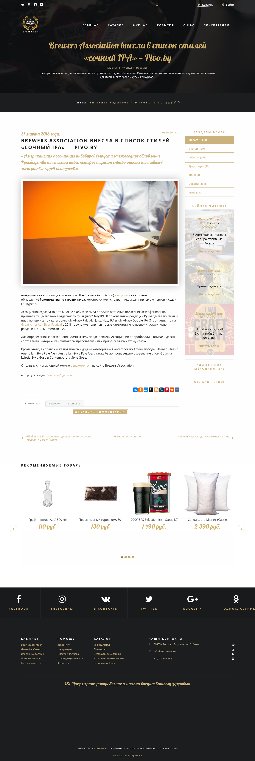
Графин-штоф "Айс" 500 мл (48, 520)
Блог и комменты (31, 663)
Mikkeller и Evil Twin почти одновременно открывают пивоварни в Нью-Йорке (59, 438)
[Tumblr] (177, 389)
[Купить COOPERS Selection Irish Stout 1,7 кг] (154, 493)
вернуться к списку (129, 436)
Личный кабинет (31, 649)
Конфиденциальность (70, 658)
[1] (166, 102)
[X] (151, 389)
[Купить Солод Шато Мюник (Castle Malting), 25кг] (207, 493)
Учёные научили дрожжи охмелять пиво (204, 436)
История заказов (31, 658)
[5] (179, 102)
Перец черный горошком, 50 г (101, 520)
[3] (172, 102)
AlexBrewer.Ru (100, 748)
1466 (142, 102)
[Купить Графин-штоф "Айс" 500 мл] (47, 493)
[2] (169, 102)
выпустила (122, 295)
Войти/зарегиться (31, 644)
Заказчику (63, 644)
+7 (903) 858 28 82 (163, 658)
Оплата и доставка (68, 654)
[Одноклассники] (140, 389)
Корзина (207, 4)
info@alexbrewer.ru (165, 651)
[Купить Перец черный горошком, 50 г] (101, 493)
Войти (229, 4)
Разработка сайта (127, 755)
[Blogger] (156, 389)
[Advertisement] (127, 717)
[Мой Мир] (146, 389)
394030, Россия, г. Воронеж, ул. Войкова (176, 644)
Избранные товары (32, 654)
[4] (175, 102)
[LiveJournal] (161, 389)
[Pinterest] (166, 389)
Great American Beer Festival (41, 324)
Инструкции (64, 649)
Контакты (63, 663)
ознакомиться (81, 365)
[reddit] (172, 389)
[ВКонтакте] (135, 389)
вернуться (172, 132)
